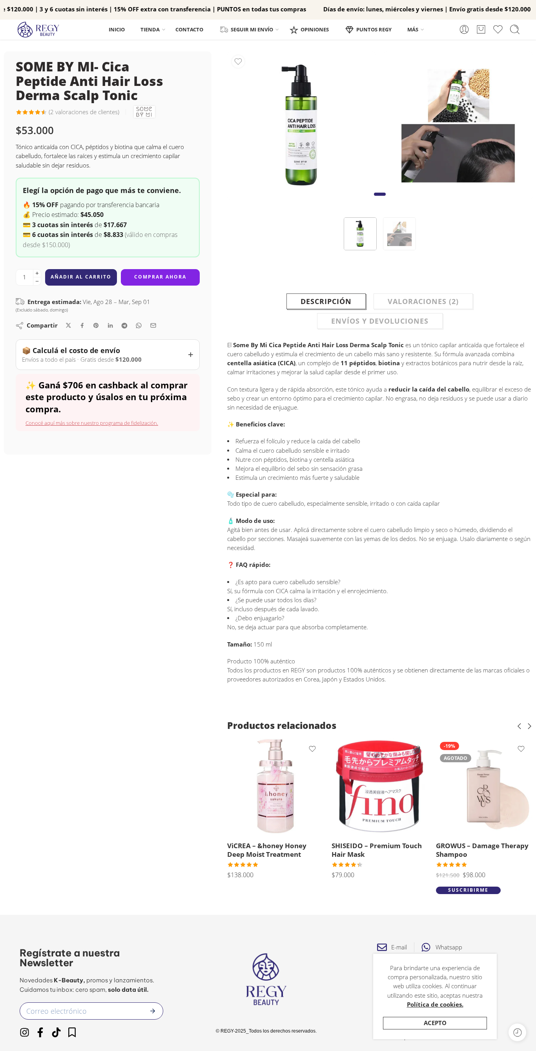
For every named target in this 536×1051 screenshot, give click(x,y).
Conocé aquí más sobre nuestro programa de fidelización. (92, 422)
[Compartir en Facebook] (82, 325)
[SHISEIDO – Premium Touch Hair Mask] (380, 786)
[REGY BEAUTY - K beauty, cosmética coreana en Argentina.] (42, 29)
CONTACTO (189, 29)
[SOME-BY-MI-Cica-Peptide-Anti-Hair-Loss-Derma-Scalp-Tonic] (301, 125)
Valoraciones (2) (423, 301)
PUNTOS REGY (374, 29)
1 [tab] (379, 200)
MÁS (412, 29)
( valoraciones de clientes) (84, 112)
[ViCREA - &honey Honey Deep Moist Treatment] (275, 786)
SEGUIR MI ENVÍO (252, 29)
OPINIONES (315, 29)
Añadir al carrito (81, 276)
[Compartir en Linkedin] (110, 325)
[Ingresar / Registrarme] (464, 29)
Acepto (435, 1023)
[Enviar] (152, 1011)
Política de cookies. (435, 1004)
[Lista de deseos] (238, 61)
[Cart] (481, 29)
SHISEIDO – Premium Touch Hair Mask (377, 850)
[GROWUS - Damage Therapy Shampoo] (484, 786)
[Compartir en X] (68, 325)
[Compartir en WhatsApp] (138, 325)
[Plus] (37, 273)
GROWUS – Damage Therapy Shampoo (482, 850)
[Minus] (37, 281)
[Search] (514, 29)
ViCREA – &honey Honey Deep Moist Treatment (266, 850)
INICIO (117, 29)
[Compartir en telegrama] (124, 325)
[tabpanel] (301, 127)
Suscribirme (468, 890)
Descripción (326, 301)
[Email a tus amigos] (153, 325)
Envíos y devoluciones (379, 321)
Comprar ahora (160, 276)
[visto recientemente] (517, 1032)
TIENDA (150, 29)
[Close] (527, 10)
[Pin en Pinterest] (96, 325)
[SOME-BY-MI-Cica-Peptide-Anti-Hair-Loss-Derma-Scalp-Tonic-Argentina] (458, 125)
